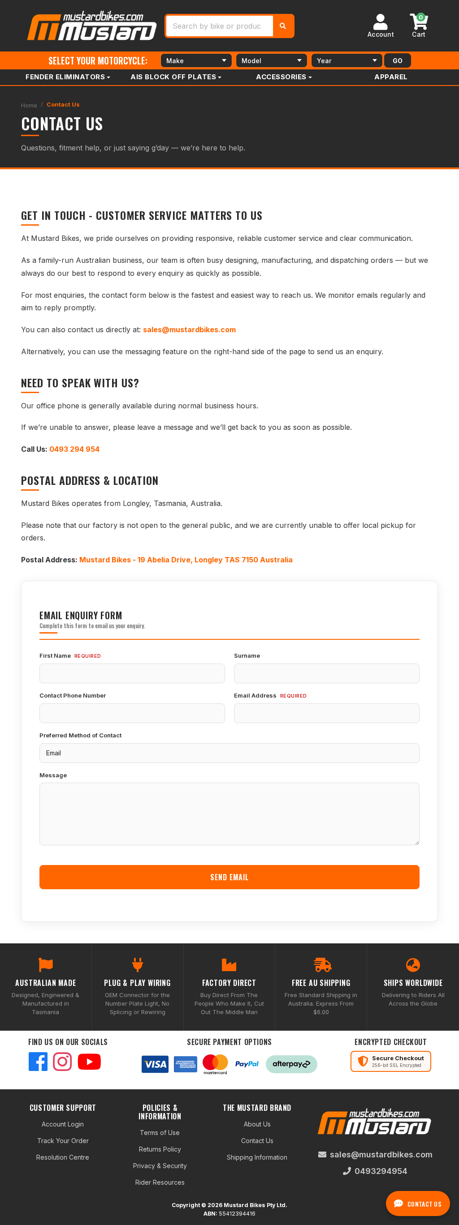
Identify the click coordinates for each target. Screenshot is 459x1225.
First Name (55, 655)
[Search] (283, 26)
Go (398, 60)
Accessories (281, 77)
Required (87, 656)
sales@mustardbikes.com (381, 1154)
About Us (257, 1124)
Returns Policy (160, 1149)
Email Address (255, 695)
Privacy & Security (160, 1165)
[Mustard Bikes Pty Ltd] (93, 25)
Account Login (63, 1124)
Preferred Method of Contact (80, 735)
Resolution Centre (62, 1157)
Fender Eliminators (65, 77)
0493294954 (381, 1171)
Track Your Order (63, 1140)
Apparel (391, 77)
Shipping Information (257, 1157)
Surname (247, 655)
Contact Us (63, 104)
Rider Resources (160, 1182)
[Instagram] (62, 1063)
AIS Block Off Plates (173, 77)
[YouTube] (89, 1063)
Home (29, 105)
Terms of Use (160, 1132)
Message (53, 775)
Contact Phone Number (72, 695)
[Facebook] (38, 1063)
